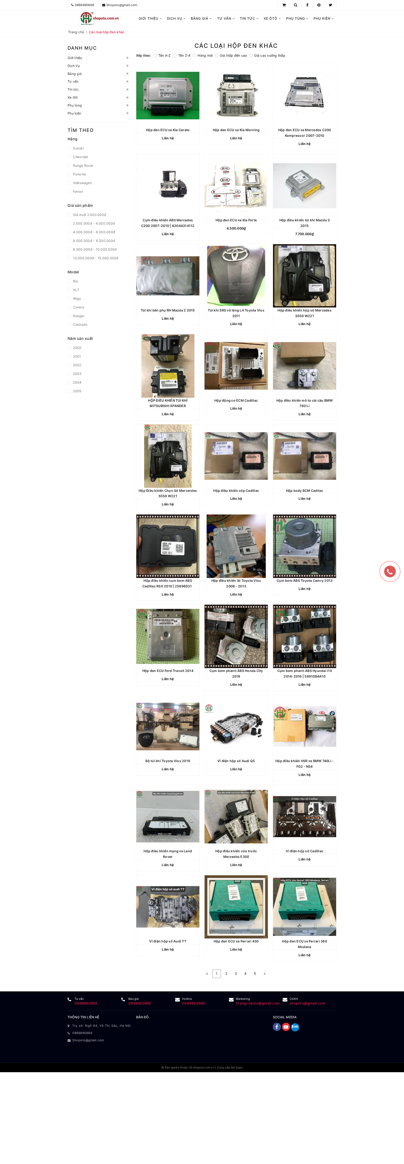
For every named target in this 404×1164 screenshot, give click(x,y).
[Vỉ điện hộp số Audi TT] (167, 906)
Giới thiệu (149, 18)
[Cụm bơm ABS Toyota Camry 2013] (304, 546)
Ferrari (77, 191)
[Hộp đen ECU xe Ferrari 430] (236, 906)
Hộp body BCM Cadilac (304, 491)
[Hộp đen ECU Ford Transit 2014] (167, 636)
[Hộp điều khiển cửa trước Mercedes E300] (236, 816)
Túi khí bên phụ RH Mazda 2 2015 (168, 310)
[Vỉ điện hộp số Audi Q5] (236, 726)
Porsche (79, 174)
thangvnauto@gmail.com (258, 1003)
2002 (76, 365)
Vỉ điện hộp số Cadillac (304, 851)
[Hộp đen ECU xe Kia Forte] (236, 185)
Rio (75, 281)
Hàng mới (205, 55)
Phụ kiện (323, 18)
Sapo (239, 1067)
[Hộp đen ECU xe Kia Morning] (236, 95)
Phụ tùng (296, 18)
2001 (76, 356)
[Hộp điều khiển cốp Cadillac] (236, 456)
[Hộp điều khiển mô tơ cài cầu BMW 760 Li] (304, 365)
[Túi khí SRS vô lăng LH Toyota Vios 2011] (236, 275)
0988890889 (84, 5)
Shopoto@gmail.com (121, 5)
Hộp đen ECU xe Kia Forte (236, 220)
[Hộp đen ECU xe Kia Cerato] (167, 95)
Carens (78, 307)
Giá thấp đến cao (233, 55)
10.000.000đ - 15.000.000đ (95, 258)
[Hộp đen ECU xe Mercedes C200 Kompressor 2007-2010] (304, 95)
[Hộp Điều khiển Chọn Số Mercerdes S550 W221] (167, 456)
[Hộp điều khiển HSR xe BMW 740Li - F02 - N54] (304, 726)
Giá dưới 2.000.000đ (89, 215)
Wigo (76, 298)
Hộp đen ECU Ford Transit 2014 (167, 671)
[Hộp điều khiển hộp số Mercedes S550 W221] (304, 275)
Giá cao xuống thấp (269, 55)
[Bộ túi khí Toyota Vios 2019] (167, 726)
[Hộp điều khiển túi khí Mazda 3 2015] (304, 185)
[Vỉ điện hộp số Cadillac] (304, 816)
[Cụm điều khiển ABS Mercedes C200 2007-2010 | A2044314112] (167, 185)
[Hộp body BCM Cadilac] (304, 456)
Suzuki (78, 148)
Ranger (78, 316)
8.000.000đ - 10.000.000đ (94, 249)
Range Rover (82, 165)
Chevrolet (80, 157)
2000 (76, 348)
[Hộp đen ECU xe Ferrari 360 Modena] (304, 906)
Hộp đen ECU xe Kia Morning (236, 130)
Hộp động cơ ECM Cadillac (236, 400)
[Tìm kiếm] (295, 5)
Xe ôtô (271, 18)
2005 (76, 391)
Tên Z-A (184, 55)
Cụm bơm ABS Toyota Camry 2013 (304, 580)
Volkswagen (82, 183)
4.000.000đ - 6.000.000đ (93, 232)
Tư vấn (224, 18)
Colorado (79, 324)
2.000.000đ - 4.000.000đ (93, 223)
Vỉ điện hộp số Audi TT (167, 941)
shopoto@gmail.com (307, 1003)
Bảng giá (200, 18)
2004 (76, 382)
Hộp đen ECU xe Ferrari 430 (236, 941)
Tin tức (248, 18)
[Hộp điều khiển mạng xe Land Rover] (167, 816)
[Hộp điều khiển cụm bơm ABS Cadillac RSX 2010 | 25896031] (167, 546)
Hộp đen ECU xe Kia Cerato (168, 130)
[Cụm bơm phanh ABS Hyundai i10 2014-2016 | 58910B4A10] (304, 636)
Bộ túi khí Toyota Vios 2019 (167, 761)
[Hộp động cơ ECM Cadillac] (236, 365)
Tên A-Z (164, 55)
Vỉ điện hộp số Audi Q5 (236, 761)
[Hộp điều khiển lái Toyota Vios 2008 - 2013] (236, 546)
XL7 (75, 290)
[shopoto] (99, 18)
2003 (76, 374)
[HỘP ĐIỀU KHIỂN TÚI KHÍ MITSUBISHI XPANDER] (167, 365)
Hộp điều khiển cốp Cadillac (236, 491)
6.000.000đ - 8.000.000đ (93, 241)
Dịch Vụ (175, 18)
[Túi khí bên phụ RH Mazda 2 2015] (167, 275)
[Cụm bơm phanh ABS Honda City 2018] (236, 636)
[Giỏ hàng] (284, 5)
